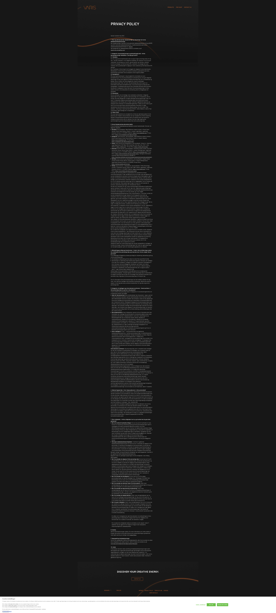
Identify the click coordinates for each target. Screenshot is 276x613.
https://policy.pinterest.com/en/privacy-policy (127, 153)
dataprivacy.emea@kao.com (118, 50)
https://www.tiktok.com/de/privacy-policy (126, 171)
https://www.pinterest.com (140, 152)
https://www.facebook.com (140, 133)
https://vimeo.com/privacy (141, 146)
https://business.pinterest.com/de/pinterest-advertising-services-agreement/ (132, 157)
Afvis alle (211, 604)
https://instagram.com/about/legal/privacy (123, 141)
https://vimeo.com (121, 146)
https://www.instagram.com (119, 139)
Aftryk (10, 611)
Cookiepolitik (6, 611)
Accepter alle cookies (222, 604)
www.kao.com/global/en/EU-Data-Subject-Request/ (124, 543)
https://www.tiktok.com (139, 169)
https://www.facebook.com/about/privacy (126, 134)
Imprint (131, 46)
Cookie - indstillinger (200, 604)
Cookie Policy (133, 535)
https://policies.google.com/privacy (121, 164)
